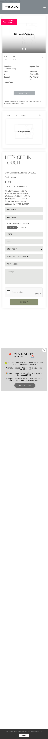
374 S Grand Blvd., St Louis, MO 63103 (20, 173)
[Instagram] (9, 182)
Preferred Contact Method (18, 223)
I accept (24, 735)
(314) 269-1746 (11, 177)
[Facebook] (6, 182)
